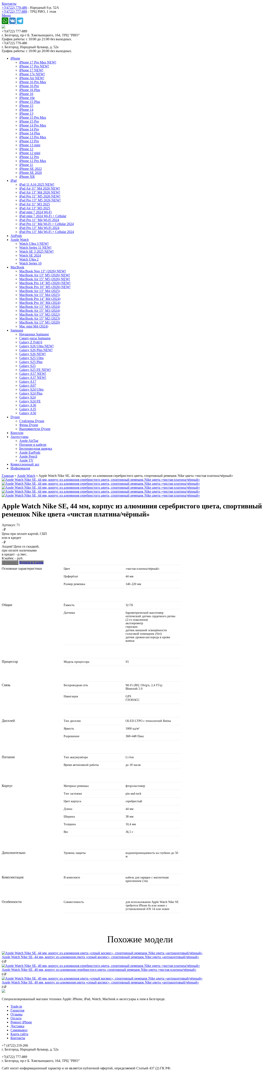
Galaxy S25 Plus (30, 362)
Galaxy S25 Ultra (31, 358)
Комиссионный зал (24, 464)
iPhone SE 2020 (30, 173)
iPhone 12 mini (29, 153)
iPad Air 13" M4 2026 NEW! (39, 192)
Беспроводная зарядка (35, 448)
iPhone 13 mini (29, 145)
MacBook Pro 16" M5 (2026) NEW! (44, 287)
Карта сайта (19, 1034)
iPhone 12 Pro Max (32, 161)
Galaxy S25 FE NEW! (35, 370)
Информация (20, 468)
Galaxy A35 (27, 409)
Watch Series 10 (30, 263)
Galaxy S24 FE (30, 401)
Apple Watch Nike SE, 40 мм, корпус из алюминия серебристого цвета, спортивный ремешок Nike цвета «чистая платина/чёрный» (99, 970)
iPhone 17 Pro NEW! (34, 66)
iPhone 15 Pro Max (32, 117)
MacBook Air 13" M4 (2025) (39, 291)
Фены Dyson (28, 425)
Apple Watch (19, 240)
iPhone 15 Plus (29, 102)
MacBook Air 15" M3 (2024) (39, 310)
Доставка (17, 1026)
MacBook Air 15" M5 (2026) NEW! (44, 279)
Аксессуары (19, 437)
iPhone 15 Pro (29, 121)
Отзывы (16, 1014)
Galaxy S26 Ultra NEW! (36, 346)
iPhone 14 (26, 109)
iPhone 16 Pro (29, 86)
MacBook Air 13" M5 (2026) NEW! (44, 275)
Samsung (16, 330)
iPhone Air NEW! (31, 78)
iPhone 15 (26, 106)
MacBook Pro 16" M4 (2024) (39, 303)
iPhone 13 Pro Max (32, 137)
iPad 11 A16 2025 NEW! (36, 184)
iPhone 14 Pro (29, 129)
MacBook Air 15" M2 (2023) (39, 318)
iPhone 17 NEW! (31, 70)
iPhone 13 (26, 113)
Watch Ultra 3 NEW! (34, 243)
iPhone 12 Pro (29, 157)
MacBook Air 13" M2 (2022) (39, 314)
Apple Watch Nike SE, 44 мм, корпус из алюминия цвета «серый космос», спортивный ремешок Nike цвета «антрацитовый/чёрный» (100, 957)
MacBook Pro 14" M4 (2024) (39, 299)
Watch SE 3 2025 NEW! (36, 251)
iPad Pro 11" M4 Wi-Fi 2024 (39, 220)
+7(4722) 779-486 (14, 7)
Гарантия (17, 1010)
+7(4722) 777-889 (14, 11)
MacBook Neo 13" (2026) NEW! (42, 271)
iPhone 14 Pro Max (32, 125)
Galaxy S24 (27, 397)
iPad (13, 180)
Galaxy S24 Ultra (31, 389)
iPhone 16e (27, 98)
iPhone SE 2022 (30, 169)
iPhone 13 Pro (29, 141)
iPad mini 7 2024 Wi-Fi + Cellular (42, 216)
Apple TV (26, 460)
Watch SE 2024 (30, 255)
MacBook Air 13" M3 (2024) (39, 307)
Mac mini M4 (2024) (33, 326)
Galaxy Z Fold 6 (30, 342)
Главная (8, 476)
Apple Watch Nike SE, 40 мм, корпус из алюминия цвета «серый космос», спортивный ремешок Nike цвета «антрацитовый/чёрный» (100, 982)
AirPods (16, 236)
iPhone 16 (26, 94)
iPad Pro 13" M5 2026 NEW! (40, 200)
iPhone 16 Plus (29, 90)
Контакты (9, 3)
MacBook (17, 267)
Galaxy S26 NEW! (32, 354)
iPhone (15, 58)
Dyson (15, 417)
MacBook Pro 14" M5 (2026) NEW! (44, 283)
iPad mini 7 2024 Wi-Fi (35, 212)
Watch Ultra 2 (28, 259)
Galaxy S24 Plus (30, 393)
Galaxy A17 (27, 381)
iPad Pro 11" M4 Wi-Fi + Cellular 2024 (46, 224)
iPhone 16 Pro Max (32, 82)
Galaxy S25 (27, 366)
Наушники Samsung (34, 334)
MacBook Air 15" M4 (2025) (39, 295)
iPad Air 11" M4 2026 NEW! (39, 188)
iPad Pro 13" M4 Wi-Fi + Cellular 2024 (46, 232)
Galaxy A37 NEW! (32, 377)
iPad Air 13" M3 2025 (34, 208)
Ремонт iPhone (21, 1022)
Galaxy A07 (27, 385)
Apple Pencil (28, 456)
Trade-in (16, 1006)
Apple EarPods (29, 452)
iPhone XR (27, 176)
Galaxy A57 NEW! (32, 374)
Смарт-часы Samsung (35, 338)
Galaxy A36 (27, 405)
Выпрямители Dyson (34, 429)
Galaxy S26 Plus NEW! (35, 350)
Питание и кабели (32, 444)
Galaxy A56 (27, 413)
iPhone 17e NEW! (32, 74)
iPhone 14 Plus (29, 133)
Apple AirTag (28, 441)
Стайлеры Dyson (31, 421)
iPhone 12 (26, 149)
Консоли (16, 433)
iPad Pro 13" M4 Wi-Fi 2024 (39, 228)
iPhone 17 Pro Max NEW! (37, 62)
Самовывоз (18, 1030)
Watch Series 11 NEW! (35, 247)
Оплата (15, 1018)
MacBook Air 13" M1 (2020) (39, 322)
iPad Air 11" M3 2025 (34, 204)
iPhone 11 (26, 165)
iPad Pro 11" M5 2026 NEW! (39, 196)
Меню (6, 15)
